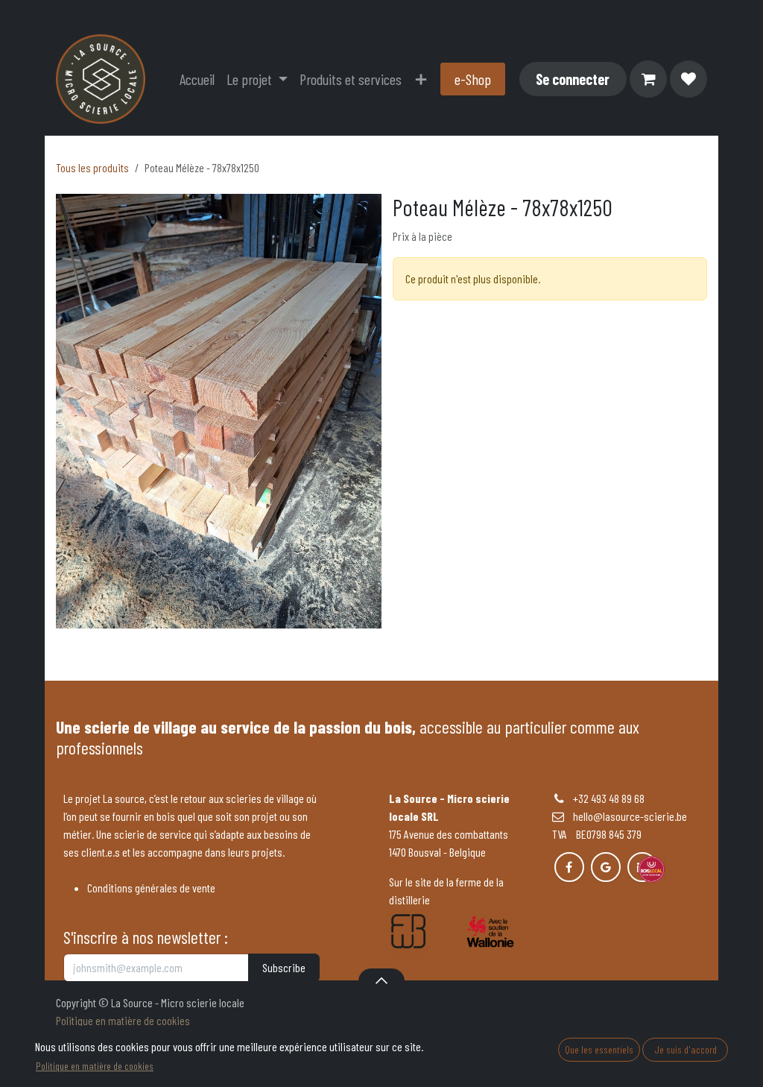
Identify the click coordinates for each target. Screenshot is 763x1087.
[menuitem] (197, 79)
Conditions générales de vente (151, 887)
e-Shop (473, 79)
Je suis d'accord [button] (685, 1049)
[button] (381, 980)
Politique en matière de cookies (123, 1020)
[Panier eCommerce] (648, 79)
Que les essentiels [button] (599, 1049)
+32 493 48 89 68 (609, 798)
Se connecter (573, 79)
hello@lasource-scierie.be (625, 816)
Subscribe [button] (283, 967)
